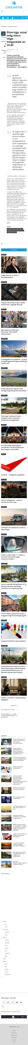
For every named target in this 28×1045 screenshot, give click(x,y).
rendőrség (13, 232)
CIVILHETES (14, 7)
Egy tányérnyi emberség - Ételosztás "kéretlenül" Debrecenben (10, 332)
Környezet (4, 338)
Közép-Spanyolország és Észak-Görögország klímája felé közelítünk (13, 390)
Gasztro (7, 948)
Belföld (10, 51)
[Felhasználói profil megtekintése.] (3, 33)
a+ (4, 57)
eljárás (8, 232)
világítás (16, 230)
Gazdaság (4, 395)
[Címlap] (14, 3)
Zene (6, 926)
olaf (8, 228)
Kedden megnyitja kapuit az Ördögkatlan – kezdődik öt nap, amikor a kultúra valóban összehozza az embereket (20, 827)
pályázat (22, 230)
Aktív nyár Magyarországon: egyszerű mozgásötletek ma (20, 863)
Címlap (14, 1030)
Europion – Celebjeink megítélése (13, 475)
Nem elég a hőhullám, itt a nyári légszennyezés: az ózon (19, 808)
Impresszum (14, 1032)
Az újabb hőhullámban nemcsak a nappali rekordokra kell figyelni (19, 844)
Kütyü (6, 934)
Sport (6, 945)
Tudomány (5, 929)
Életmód (4, 507)
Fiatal (4, 958)
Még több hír (14, 705)
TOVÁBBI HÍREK (16, 250)
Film (6, 924)
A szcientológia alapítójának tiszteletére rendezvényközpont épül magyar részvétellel (12, 447)
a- (2, 57)
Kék (6, 966)
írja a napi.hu (22, 67)
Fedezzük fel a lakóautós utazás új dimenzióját (13, 529)
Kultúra (4, 479)
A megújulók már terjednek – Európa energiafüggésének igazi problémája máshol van (14, 361)
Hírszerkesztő (4, 37)
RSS (14, 1042)
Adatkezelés (14, 1037)
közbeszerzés (10, 230)
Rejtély (6, 969)
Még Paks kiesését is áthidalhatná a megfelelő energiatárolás (19, 817)
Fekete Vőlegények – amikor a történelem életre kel (11, 501)
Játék (6, 950)
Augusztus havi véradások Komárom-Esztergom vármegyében (19, 835)
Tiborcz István (13, 228)
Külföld (4, 425)
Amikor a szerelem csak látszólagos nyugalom (13, 699)
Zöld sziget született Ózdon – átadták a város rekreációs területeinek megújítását (11, 418)
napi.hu (8, 222)
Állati (6, 956)
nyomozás (20, 228)
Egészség (4, 620)
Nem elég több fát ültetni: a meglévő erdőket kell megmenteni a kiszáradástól (19, 854)
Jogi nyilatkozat (14, 1035)
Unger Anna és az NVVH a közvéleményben (10, 276)
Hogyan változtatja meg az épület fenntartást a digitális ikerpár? (13, 304)
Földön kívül (8, 974)
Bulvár (3, 454)
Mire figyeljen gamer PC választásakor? (19, 797)
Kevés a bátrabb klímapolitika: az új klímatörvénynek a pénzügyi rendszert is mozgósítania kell (13, 586)
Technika (4, 282)
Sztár (6, 964)
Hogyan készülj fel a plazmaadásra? (13, 641)
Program (7, 940)
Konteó (6, 972)
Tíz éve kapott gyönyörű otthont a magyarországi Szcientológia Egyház (14, 615)
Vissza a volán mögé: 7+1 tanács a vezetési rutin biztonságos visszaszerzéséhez (13, 557)
